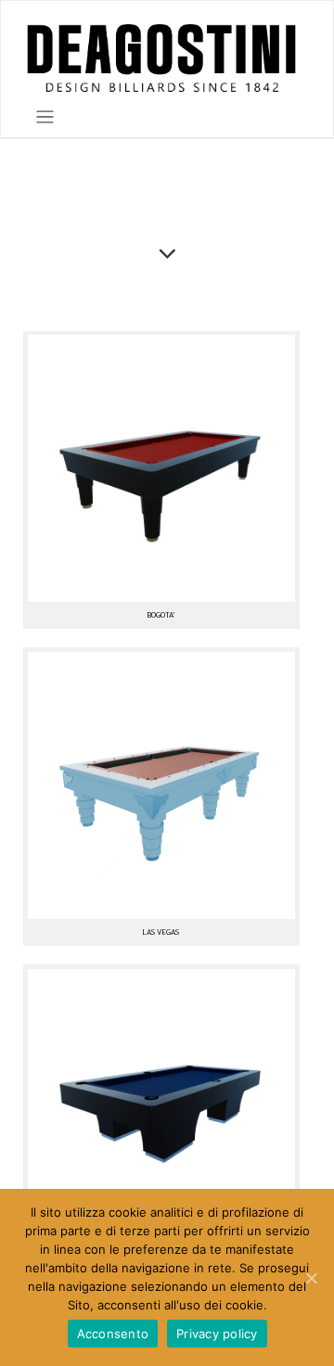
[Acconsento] (311, 1278)
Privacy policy (217, 1333)
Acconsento (113, 1333)
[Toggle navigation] (45, 117)
